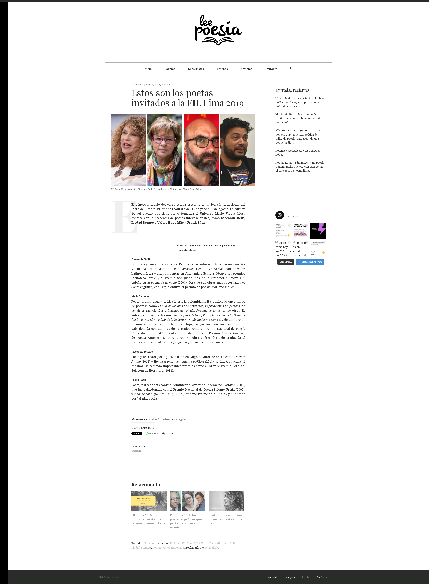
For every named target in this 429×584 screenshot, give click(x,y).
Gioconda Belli (226, 543)
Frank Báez (208, 543)
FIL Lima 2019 (191, 543)
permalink (211, 547)
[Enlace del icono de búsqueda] (291, 68)
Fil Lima (175, 543)
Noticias (246, 69)
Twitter (166, 419)
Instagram (180, 419)
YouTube (322, 577)
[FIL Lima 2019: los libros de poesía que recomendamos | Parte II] (149, 501)
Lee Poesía (137, 84)
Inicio (148, 69)
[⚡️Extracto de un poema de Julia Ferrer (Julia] (283, 231)
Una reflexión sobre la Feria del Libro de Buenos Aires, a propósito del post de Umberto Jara (299, 102)
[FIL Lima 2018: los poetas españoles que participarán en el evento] (187, 501)
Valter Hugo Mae (173, 547)
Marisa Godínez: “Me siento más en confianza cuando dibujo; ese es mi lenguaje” (297, 118)
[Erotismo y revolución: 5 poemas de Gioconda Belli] (226, 501)
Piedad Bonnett (141, 547)
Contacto (271, 69)
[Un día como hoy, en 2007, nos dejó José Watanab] (283, 248)
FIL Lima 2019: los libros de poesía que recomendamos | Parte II (148, 521)
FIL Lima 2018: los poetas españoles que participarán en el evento (186, 521)
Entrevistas (196, 69)
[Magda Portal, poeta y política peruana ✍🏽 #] (318, 231)
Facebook (154, 419)
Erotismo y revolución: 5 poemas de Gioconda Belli (226, 519)
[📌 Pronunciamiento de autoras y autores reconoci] (300, 231)
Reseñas (222, 69)
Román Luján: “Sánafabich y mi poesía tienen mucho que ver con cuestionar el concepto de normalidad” (299, 166)
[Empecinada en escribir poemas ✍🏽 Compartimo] (300, 248)
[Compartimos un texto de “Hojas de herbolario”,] (318, 248)
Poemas (169, 69)
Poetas (156, 547)
